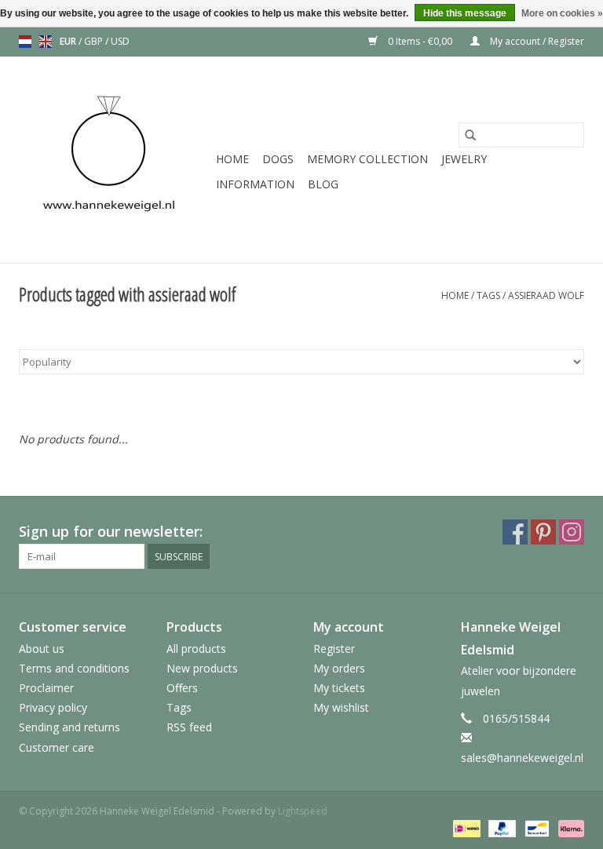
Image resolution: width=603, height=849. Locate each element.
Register (334, 648)
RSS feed (189, 727)
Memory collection (367, 158)
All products (196, 648)
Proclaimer (46, 687)
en (45, 41)
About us (41, 648)
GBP (94, 41)
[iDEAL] (465, 827)
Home (232, 158)
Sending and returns (69, 727)
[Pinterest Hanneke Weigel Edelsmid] (543, 532)
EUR (69, 41)
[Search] (470, 135)
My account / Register (536, 41)
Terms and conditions (74, 668)
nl (25, 41)
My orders (339, 668)
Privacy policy (53, 707)
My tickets (339, 687)
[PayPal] (500, 827)
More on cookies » (562, 13)
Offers (182, 687)
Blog (323, 184)
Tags (488, 295)
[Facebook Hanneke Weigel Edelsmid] (515, 532)
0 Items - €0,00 (420, 41)
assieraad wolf (546, 295)
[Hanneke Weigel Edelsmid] (115, 159)
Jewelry (464, 158)
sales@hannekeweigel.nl (522, 757)
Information (255, 184)
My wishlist (341, 707)
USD (120, 41)
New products (202, 668)
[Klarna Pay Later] (568, 827)
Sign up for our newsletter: (111, 531)
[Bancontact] (535, 827)
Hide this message (464, 13)
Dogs (278, 158)
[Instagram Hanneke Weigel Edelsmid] (571, 532)
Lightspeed (302, 811)
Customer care (56, 747)
